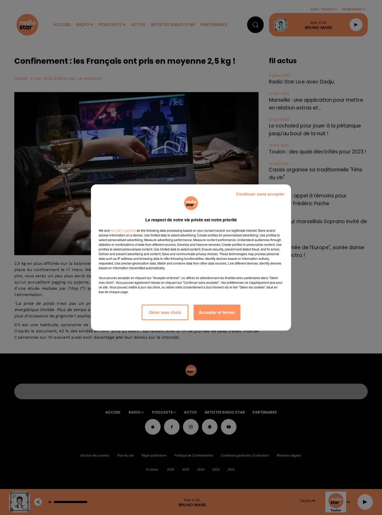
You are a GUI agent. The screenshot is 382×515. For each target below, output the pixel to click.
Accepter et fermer (217, 312)
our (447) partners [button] (123, 230)
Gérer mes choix (165, 312)
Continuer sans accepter (260, 194)
